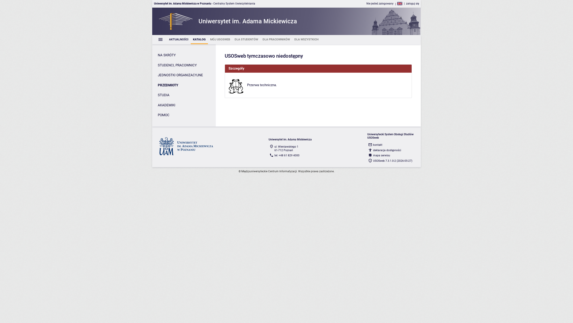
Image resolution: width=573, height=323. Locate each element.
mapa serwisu (381, 155)
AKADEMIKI (166, 105)
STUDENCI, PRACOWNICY (177, 65)
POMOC (163, 115)
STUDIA (163, 95)
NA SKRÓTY (167, 55)
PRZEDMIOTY (168, 85)
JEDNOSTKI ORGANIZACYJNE (180, 75)
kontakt (377, 144)
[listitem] (179, 39)
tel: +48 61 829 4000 (286, 155)
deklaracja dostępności (387, 150)
